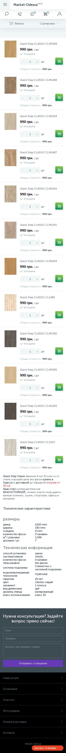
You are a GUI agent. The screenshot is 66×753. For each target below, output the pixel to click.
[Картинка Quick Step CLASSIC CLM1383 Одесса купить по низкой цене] (10, 411)
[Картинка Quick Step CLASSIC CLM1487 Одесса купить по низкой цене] (10, 157)
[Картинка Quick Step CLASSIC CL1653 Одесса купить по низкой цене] (10, 447)
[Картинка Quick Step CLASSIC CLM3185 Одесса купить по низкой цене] (10, 375)
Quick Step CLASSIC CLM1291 (38, 224)
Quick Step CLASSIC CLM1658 (38, 116)
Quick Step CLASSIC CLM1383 (38, 405)
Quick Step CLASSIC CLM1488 (38, 80)
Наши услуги (11, 678)
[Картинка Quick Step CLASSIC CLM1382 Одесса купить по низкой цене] (10, 338)
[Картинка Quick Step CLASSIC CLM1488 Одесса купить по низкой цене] (10, 85)
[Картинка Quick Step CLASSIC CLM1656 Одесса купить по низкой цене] (10, 193)
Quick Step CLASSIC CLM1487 (38, 152)
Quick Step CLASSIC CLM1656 (38, 188)
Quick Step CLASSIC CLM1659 (38, 261)
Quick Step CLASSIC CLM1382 (38, 333)
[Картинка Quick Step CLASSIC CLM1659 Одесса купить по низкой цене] (10, 266)
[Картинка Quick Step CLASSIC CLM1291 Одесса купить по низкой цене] (10, 230)
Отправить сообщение (33, 663)
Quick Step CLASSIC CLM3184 (38, 43)
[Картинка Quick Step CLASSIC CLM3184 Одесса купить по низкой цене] (10, 49)
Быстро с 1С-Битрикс (45, 747)
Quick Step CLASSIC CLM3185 (38, 369)
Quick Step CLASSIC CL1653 (37, 442)
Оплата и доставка (14, 721)
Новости (8, 699)
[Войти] (59, 14)
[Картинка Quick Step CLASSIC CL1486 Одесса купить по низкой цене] (10, 302)
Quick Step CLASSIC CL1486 (37, 297)
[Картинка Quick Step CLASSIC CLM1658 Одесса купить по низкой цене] (10, 121)
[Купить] (59, 61)
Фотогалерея (11, 710)
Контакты (9, 732)
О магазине (10, 689)
